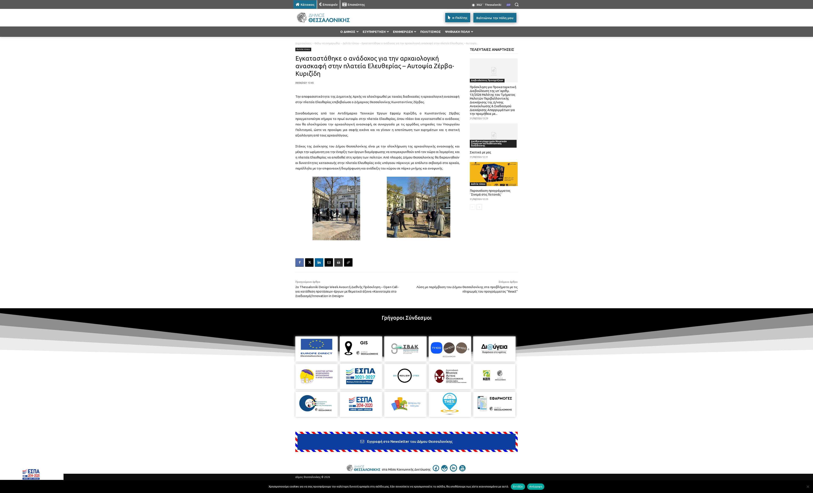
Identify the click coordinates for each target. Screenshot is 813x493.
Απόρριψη (535, 486)
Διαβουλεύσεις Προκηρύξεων (487, 80)
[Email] (329, 262)
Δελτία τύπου (351, 43)
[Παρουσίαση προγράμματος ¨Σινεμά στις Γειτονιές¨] (494, 174)
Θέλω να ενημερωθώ (327, 43)
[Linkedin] (319, 262)
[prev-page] (472, 207)
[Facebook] (299, 262)
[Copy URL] (348, 262)
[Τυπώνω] (338, 262)
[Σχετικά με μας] (494, 135)
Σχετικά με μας (480, 152)
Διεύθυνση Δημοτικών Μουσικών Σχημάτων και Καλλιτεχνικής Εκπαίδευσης (489, 143)
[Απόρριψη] (808, 487)
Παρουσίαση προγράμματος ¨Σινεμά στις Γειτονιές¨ (490, 192)
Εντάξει (518, 486)
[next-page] (479, 207)
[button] (517, 4)
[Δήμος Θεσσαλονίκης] (327, 17)
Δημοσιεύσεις (303, 43)
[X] (309, 262)
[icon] (436, 470)
